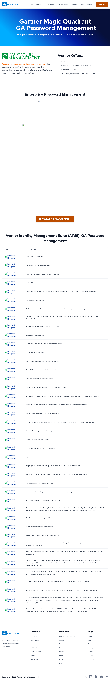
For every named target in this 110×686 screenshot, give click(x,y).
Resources (63, 644)
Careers (91, 655)
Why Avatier (35, 640)
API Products (35, 648)
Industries (34, 655)
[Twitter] (85, 676)
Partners (62, 651)
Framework (34, 644)
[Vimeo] (107, 676)
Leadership (35, 659)
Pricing (89, 4)
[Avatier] (11, 4)
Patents (91, 644)
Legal (90, 636)
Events (90, 651)
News (61, 663)
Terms (90, 640)
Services (62, 648)
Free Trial (102, 5)
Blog (82, 4)
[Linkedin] (90, 676)
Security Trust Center (67, 636)
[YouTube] (101, 676)
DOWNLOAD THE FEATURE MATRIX (55, 219)
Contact (91, 659)
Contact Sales (63, 4)
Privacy (90, 648)
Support (74, 4)
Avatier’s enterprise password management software (24, 64)
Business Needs (37, 651)
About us (34, 636)
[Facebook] (96, 676)
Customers (50, 4)
